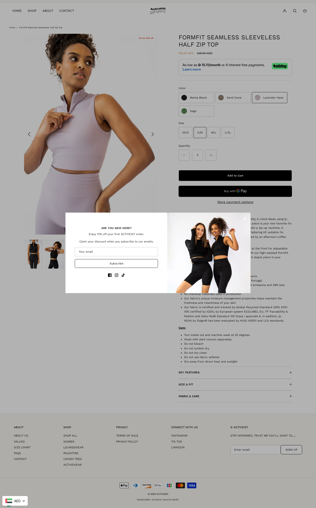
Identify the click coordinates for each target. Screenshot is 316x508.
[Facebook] (110, 275)
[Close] (245, 218)
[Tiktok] (123, 275)
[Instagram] (116, 275)
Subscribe (116, 263)
